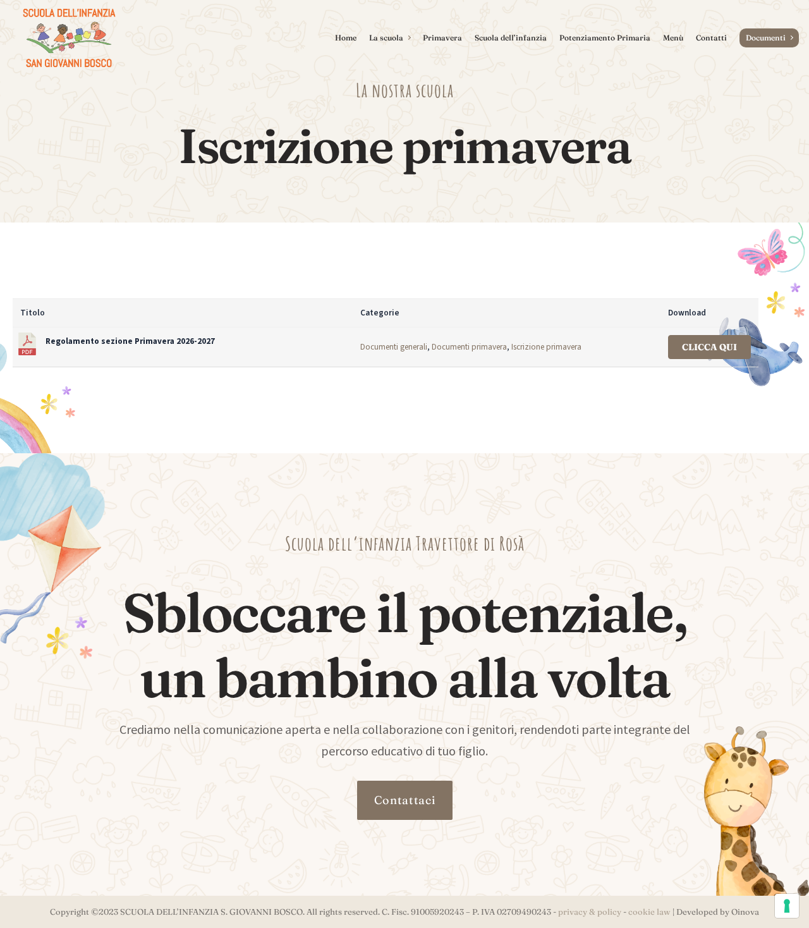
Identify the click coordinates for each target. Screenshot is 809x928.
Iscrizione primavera (546, 347)
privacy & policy (589, 912)
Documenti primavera (469, 347)
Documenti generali (393, 347)
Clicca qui (709, 347)
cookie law (649, 912)
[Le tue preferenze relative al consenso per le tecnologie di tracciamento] (787, 906)
